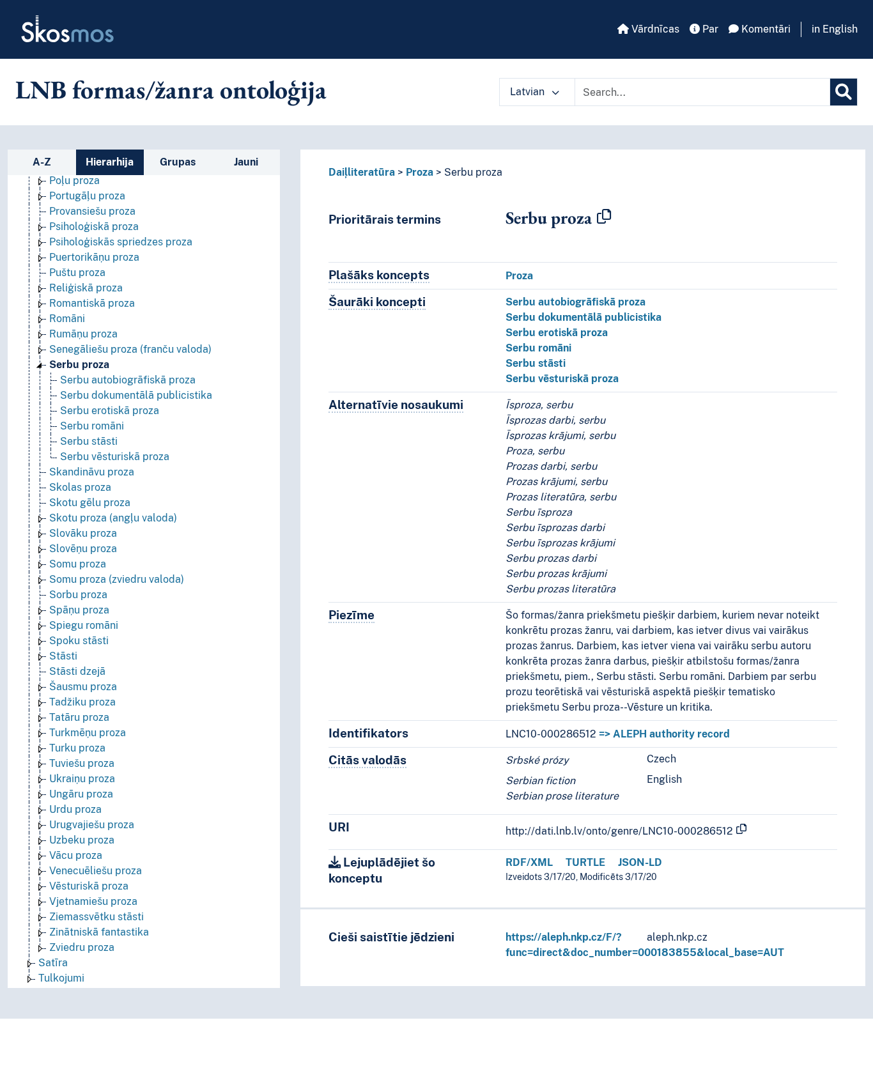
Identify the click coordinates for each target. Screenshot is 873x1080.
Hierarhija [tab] (110, 162)
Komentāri (765, 29)
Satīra (53, 963)
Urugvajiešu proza (91, 825)
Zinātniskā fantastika (99, 932)
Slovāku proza (83, 533)
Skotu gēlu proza (89, 503)
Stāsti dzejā (77, 671)
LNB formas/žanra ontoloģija (171, 89)
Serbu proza (79, 365)
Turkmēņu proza (87, 733)
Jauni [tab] (246, 162)
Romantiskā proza (92, 303)
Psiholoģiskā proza (94, 226)
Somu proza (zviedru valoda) (116, 579)
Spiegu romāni (83, 625)
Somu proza (77, 564)
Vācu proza (75, 855)
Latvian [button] (528, 92)
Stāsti (63, 656)
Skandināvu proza (91, 472)
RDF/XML (529, 862)
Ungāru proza (81, 794)
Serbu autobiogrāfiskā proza (128, 380)
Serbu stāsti (89, 441)
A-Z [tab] (42, 162)
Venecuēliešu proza (95, 871)
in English (835, 29)
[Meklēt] (844, 92)
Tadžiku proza (82, 702)
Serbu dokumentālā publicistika (136, 395)
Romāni (67, 318)
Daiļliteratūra (361, 172)
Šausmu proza (83, 687)
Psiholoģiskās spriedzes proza (120, 242)
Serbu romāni (92, 426)
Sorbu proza (78, 595)
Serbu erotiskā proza (109, 411)
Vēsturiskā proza (88, 886)
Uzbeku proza (81, 840)
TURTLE (585, 862)
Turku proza (77, 748)
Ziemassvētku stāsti (96, 917)
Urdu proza (75, 809)
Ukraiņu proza (82, 779)
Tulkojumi (61, 978)
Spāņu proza (79, 610)
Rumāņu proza (83, 334)
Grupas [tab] (178, 162)
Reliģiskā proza (86, 288)
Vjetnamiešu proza (93, 901)
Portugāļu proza (87, 196)
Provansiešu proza (92, 211)
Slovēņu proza (83, 549)
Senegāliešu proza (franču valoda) (130, 349)
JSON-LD (640, 862)
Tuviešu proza (81, 763)
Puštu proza (77, 272)
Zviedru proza (81, 947)
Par (709, 29)
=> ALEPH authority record (664, 734)
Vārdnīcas (654, 29)
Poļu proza (74, 180)
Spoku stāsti (79, 641)
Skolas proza (80, 487)
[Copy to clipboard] (604, 217)
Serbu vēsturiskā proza (114, 457)
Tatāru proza (79, 717)
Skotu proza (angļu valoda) (113, 518)
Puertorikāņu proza (94, 257)
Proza (419, 172)
